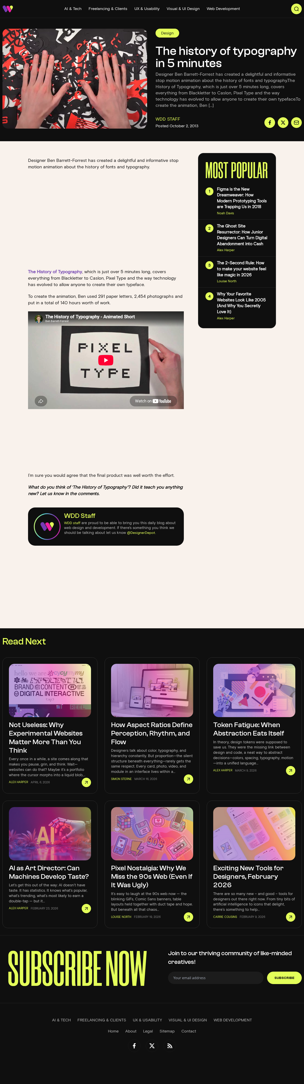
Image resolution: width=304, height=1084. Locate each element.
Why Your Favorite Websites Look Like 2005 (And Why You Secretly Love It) (241, 302)
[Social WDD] (134, 1046)
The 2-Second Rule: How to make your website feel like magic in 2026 (241, 268)
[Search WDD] (296, 9)
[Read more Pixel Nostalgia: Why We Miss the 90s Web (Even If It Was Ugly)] (188, 917)
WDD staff (72, 523)
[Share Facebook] (269, 122)
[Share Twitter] (283, 122)
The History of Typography (55, 271)
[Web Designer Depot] (7, 9)
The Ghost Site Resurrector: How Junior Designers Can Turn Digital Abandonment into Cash (242, 234)
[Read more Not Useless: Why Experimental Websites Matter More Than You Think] (86, 782)
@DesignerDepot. (141, 533)
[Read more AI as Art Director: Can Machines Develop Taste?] (86, 908)
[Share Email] (296, 122)
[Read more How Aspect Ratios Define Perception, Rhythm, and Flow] (188, 779)
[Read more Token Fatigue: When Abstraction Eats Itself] (290, 770)
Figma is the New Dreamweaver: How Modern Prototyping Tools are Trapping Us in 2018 (242, 198)
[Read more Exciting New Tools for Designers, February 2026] (290, 917)
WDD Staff (79, 516)
